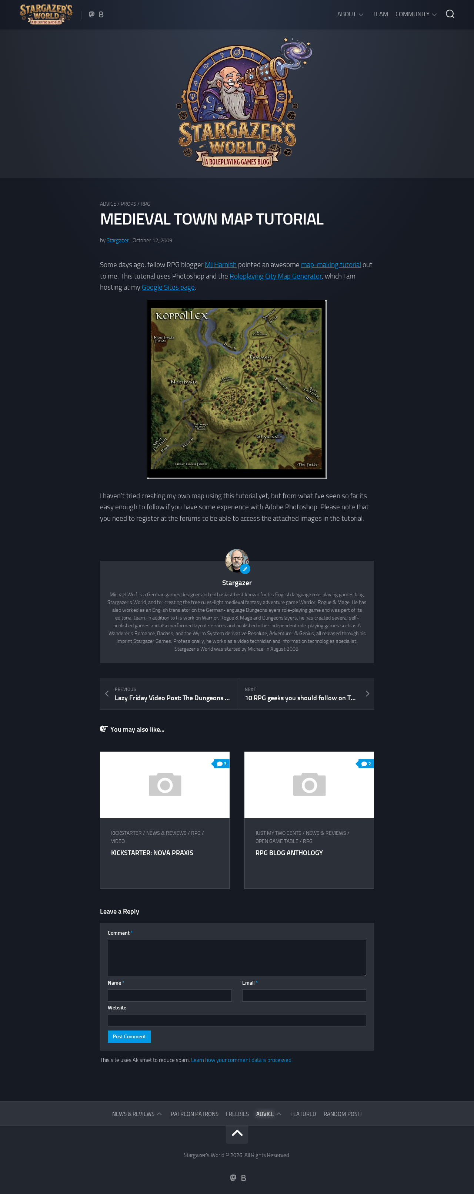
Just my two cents (278, 833)
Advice (108, 204)
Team (380, 14)
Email (250, 983)
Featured (303, 1114)
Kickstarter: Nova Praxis (152, 853)
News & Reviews (166, 833)
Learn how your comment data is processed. (242, 1060)
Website (117, 1008)
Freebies (237, 1114)
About (346, 14)
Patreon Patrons (194, 1114)
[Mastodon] (92, 14)
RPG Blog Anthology (289, 853)
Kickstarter (126, 833)
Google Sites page (168, 287)
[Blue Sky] (101, 14)
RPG (145, 204)
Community (412, 14)
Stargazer (118, 240)
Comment (120, 933)
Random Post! (343, 1114)
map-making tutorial (331, 264)
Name (116, 983)
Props (128, 204)
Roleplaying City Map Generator (276, 276)
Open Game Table (277, 841)
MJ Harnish (221, 264)
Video (118, 841)
